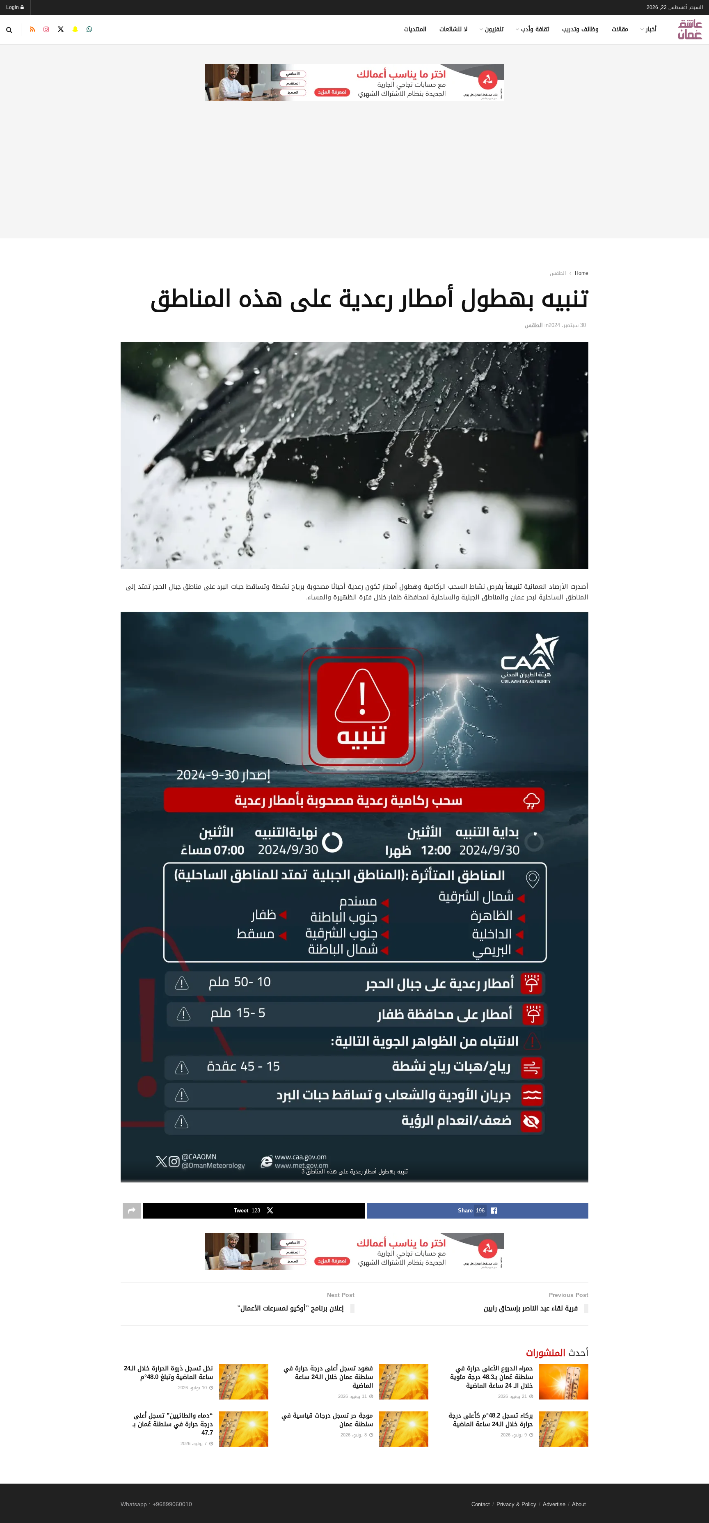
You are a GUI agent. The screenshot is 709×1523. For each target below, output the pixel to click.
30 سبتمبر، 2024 (567, 325)
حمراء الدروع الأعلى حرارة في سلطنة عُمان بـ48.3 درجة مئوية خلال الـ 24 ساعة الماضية (491, 1377)
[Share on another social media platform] (132, 1211)
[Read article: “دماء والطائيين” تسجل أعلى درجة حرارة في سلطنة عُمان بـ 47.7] (243, 1429)
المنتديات (415, 29)
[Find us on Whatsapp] (89, 29)
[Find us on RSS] (32, 29)
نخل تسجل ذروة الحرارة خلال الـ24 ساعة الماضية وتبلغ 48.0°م (168, 1373)
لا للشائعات (453, 29)
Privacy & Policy (516, 1504)
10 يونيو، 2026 (193, 1388)
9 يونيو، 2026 (514, 1435)
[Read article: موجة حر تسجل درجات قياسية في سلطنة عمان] (403, 1429)
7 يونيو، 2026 (194, 1443)
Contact (480, 1504)
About (579, 1504)
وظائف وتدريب (580, 29)
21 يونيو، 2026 (513, 1396)
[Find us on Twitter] (60, 29)
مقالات (620, 29)
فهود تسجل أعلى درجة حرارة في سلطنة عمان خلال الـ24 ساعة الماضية (328, 1377)
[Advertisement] (354, 180)
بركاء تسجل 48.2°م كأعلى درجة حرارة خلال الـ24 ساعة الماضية (490, 1420)
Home (581, 273)
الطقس (558, 273)
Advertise (554, 1504)
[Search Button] (9, 29)
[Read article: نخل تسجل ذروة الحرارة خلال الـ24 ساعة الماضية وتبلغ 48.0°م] (243, 1382)
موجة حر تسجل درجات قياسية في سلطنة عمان (327, 1420)
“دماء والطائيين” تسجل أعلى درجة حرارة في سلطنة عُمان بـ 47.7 (173, 1424)
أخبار (651, 29)
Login (13, 7)
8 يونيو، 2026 (354, 1435)
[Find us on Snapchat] (75, 29)
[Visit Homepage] (690, 29)
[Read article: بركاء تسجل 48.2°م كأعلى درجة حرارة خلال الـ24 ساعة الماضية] (563, 1429)
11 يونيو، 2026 (353, 1396)
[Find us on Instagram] (46, 29)
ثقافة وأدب (535, 29)
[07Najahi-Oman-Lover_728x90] (354, 83)
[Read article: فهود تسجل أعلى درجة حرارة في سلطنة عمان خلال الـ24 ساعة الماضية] (403, 1382)
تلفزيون (494, 29)
